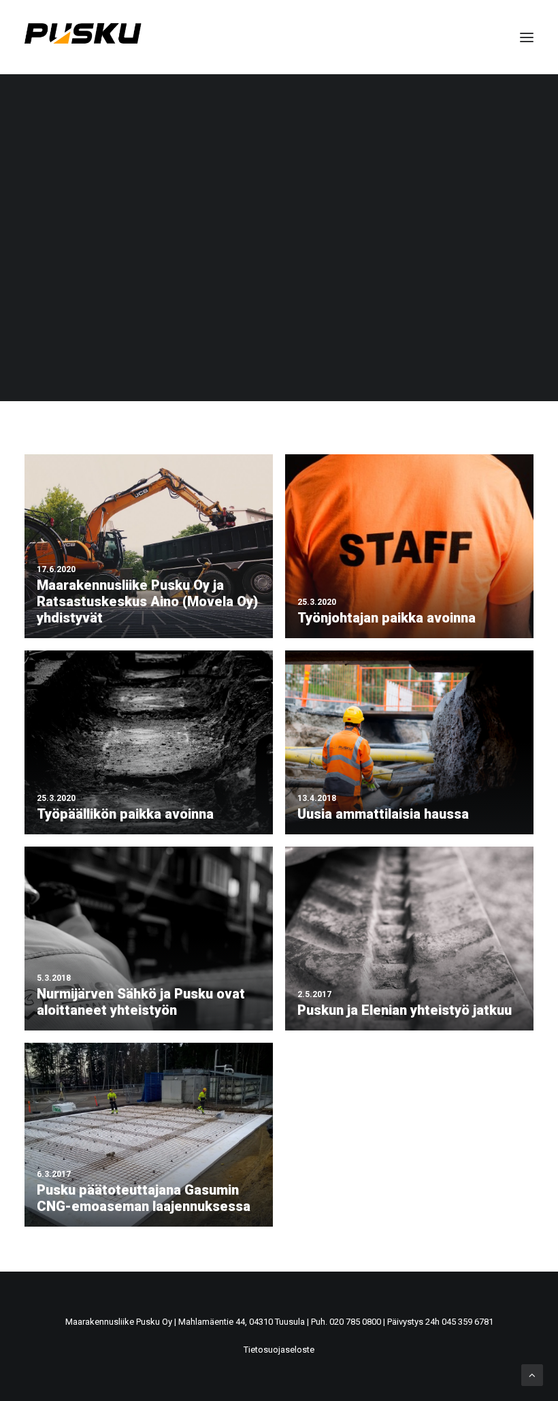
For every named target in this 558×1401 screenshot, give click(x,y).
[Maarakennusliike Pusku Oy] (83, 37)
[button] (526, 37)
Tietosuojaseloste (279, 1349)
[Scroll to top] (532, 1374)
